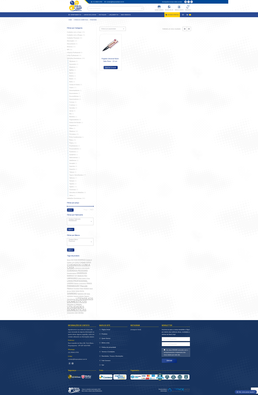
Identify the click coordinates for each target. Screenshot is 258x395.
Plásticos (72, 131)
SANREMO (72, 293)
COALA (77, 262)
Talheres (72, 178)
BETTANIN (74, 260)
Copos (71, 87)
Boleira (71, 76)
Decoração (70, 41)
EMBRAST (70, 276)
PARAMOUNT (73, 286)
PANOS (89, 283)
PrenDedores (73, 146)
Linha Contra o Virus (84, 278)
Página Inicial (106, 329)
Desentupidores (74, 90)
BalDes (71, 70)
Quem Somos (106, 338)
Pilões (71, 128)
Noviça (76, 283)
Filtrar (70, 210)
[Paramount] (79, 241)
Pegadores (72, 125)
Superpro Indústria (79, 296)
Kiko (85, 276)
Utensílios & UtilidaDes (76, 192)
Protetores (72, 151)
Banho (71, 73)
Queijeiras (72, 154)
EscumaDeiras (74, 96)
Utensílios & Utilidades (74, 304)
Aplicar (70, 229)
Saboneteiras (73, 157)
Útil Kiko (81, 313)
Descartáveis (71, 44)
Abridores (72, 61)
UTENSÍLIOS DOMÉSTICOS (80, 300)
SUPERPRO (70, 296)
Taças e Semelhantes (76, 175)
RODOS (86, 288)
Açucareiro (72, 64)
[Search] (142, 8)
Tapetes (71, 184)
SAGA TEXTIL (80, 291)
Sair (103, 365)
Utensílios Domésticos (74, 58)
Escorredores (73, 93)
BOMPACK (82, 260)
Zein (76, 313)
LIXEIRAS (70, 283)
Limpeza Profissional (73, 52)
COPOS (88, 262)
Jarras (71, 111)
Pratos (71, 143)
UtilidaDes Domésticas (74, 198)
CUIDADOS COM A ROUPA (81, 268)
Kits (70, 114)
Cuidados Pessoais (73, 38)
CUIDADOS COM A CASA (78, 266)
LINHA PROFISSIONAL (77, 281)
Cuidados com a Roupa (74, 35)
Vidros (71, 195)
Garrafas (72, 108)
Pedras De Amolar (75, 122)
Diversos (70, 46)
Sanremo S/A (82, 294)
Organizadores (74, 119)
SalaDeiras (72, 160)
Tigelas (71, 186)
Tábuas (71, 172)
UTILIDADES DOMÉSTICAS (76, 308)
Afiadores (72, 67)
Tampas (71, 181)
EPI (68, 49)
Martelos (72, 116)
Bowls (71, 79)
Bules (71, 81)
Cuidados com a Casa (74, 32)
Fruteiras (72, 105)
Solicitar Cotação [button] (110, 67)
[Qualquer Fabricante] (79, 219)
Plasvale (83, 286)
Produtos (104, 334)
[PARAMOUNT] (79, 221)
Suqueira (72, 169)
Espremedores (74, 99)
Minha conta (105, 343)
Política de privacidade (109, 347)
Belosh (69, 260)
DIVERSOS (82, 273)
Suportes (72, 166)
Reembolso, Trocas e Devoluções (112, 356)
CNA (73, 262)
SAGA (73, 291)
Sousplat (72, 163)
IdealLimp (80, 276)
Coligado (82, 262)
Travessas (72, 189)
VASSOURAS (70, 312)
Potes (71, 140)
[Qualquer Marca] (79, 239)
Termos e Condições (108, 351)
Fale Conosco (106, 360)
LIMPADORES (72, 278)
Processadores (74, 149)
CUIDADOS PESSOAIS (77, 271)
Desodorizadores (71, 273)
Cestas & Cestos (74, 84)
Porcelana (72, 134)
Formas (71, 102)
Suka (88, 294)
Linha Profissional (72, 55)
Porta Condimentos (75, 137)
